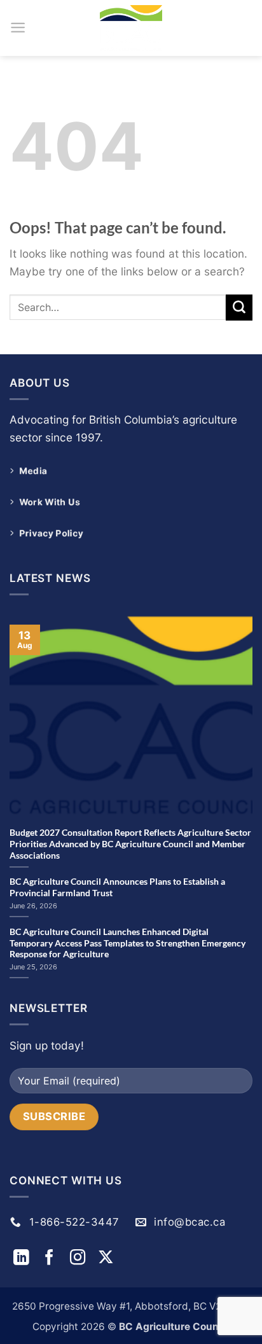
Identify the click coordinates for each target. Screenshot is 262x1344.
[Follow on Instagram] (80, 1258)
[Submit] (239, 307)
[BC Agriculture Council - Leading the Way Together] (131, 28)
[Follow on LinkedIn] (23, 1258)
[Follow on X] (106, 1258)
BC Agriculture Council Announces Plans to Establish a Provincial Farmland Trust (117, 887)
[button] (18, 27)
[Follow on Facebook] (51, 1258)
